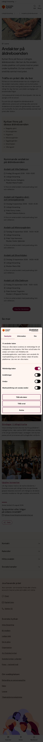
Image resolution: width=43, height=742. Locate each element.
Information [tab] (21, 336)
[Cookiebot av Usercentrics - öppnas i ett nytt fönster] (31, 330)
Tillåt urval (21, 404)
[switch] (38, 375)
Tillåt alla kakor (21, 397)
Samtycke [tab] (7, 336)
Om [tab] (35, 336)
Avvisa (21, 410)
